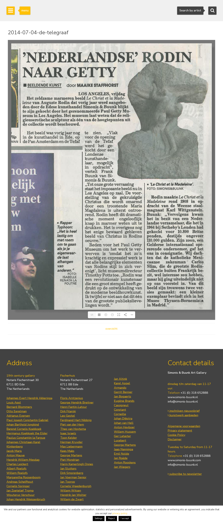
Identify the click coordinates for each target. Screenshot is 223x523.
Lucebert (120, 440)
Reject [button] (111, 518)
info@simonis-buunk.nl (183, 401)
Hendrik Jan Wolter (73, 495)
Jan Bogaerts (122, 396)
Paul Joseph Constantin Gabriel (27, 420)
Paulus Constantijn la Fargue (26, 438)
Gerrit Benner (123, 392)
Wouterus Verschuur (21, 495)
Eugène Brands (124, 401)
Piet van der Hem (72, 424)
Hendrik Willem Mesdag (23, 460)
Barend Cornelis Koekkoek (24, 429)
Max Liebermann (71, 446)
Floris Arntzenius (71, 398)
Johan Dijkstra (123, 418)
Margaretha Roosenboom (23, 477)
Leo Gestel (67, 416)
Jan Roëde (120, 458)
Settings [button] (99, 518)
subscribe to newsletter (185, 474)
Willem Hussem (125, 432)
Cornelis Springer (18, 486)
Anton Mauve (16, 455)
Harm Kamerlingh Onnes (76, 464)
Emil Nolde (121, 454)
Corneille (120, 414)
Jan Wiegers (122, 467)
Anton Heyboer (124, 427)
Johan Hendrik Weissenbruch (26, 499)
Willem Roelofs (17, 473)
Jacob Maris (14, 451)
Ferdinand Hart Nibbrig (76, 420)
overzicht (111, 329)
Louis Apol (14, 402)
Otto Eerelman (17, 411)
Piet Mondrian (69, 460)
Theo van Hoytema (73, 429)
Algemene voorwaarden (184, 426)
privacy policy (119, 513)
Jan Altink (120, 379)
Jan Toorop (67, 482)
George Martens (71, 455)
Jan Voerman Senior (73, 477)
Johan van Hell (123, 423)
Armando (120, 388)
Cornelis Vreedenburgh (75, 486)
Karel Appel (122, 383)
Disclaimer (175, 439)
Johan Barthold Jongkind (23, 424)
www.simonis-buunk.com (184, 460)
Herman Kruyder (71, 442)
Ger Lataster (122, 436)
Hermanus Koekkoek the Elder (27, 433)
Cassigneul (121, 405)
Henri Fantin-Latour (73, 407)
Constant (120, 410)
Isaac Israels (68, 433)
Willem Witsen (70, 491)
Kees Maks (67, 451)
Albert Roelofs (16, 469)
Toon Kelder (68, 438)
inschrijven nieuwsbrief (184, 411)
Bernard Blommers (19, 407)
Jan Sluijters (68, 469)
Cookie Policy (176, 435)
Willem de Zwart (72, 499)
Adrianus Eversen (18, 416)
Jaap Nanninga (123, 449)
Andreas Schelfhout (20, 482)
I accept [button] (125, 518)
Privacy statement (180, 431)
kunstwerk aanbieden (183, 415)
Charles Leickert (17, 464)
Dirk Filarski (68, 411)
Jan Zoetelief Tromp (20, 491)
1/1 (92, 315)
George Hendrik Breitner (77, 402)
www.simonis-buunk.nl (183, 397)
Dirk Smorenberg (71, 473)
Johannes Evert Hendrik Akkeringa (29, 398)
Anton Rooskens (125, 462)
